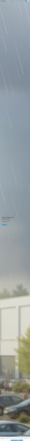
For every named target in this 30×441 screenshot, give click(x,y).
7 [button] (11, 224)
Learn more (4, 224)
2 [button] (8, 224)
